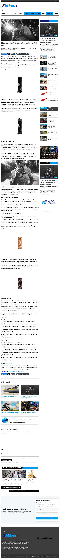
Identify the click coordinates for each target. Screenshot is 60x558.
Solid (14, 49)
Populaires (44, 107)
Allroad (38, 13)
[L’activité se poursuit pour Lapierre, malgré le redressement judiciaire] (43, 63)
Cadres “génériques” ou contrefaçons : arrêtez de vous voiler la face (52, 120)
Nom (2, 445)
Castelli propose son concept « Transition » (10, 412)
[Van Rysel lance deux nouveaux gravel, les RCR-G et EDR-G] (43, 81)
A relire (56, 13)
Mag (8, 13)
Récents (49, 107)
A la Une (42, 35)
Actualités (46, 35)
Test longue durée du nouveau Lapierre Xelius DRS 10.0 (52, 132)
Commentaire (4, 433)
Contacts (54, 556)
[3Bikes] (10, 535)
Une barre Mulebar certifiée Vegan (30, 480)
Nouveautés (49, 13)
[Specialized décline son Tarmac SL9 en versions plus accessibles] (49, 29)
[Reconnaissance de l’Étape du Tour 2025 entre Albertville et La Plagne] (43, 126)
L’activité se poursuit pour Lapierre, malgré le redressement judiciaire (52, 63)
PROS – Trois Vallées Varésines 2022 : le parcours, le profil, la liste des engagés (19, 481)
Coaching (14, 13)
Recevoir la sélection (47, 518)
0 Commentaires (23, 48)
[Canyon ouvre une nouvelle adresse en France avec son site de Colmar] (43, 75)
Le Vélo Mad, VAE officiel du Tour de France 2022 (12, 487)
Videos (43, 13)
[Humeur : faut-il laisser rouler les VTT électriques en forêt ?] (43, 114)
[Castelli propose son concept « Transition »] (43, 57)
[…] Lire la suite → (47, 51)
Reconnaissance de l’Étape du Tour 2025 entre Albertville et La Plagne (52, 126)
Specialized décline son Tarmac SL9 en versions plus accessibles (47, 40)
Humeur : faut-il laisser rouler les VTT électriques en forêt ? (52, 114)
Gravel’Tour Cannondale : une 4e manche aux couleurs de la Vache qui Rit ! (23, 490)
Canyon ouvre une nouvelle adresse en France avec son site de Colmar (53, 75)
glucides (9, 49)
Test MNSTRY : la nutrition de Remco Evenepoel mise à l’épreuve (48, 156)
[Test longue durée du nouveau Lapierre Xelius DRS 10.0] (43, 132)
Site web (2, 453)
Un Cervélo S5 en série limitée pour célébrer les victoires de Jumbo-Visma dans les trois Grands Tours (7, 481)
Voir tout (56, 20)
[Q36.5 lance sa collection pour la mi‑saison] (43, 69)
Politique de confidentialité (40, 556)
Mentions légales (31, 556)
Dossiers (21, 13)
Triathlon (31, 13)
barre (3, 49)
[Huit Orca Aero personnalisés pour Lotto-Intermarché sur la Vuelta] (43, 87)
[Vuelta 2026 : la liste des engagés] (43, 93)
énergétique (6, 49)
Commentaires (51, 109)
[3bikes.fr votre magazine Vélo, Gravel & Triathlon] (2, 10)
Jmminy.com (25, 556)
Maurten (12, 49)
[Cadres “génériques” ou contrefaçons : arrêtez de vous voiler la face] (43, 120)
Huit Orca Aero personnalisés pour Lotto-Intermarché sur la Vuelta (52, 88)
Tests (3, 13)
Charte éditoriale (49, 556)
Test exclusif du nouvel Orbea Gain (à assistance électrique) (52, 138)
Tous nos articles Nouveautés (17, 371)
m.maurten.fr (9, 363)
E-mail (2, 449)
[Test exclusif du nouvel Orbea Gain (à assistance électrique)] (43, 138)
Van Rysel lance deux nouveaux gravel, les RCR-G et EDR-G (53, 82)
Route (26, 13)
